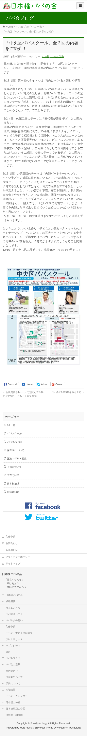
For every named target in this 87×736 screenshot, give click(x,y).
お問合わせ (12, 543)
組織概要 (10, 601)
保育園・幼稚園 (14, 715)
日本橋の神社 (13, 702)
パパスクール (14, 433)
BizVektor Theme (44, 727)
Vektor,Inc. (62, 727)
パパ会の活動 (57, 56)
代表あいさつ (13, 607)
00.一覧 (45, 56)
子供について (14, 466)
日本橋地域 (13, 483)
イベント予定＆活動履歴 (19, 632)
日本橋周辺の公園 (15, 708)
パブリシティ (13, 645)
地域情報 (10, 689)
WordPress (26, 727)
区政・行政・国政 (17, 458)
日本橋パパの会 (14, 595)
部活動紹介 (13, 492)
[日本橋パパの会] (30, 7)
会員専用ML (12, 550)
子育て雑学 (13, 475)
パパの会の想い (14, 620)
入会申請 (10, 536)
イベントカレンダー (17, 696)
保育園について (15, 450)
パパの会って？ (14, 614)
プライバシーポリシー (18, 556)
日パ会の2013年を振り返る (67, 392)
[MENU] (80, 5)
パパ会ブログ (13, 658)
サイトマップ (13, 563)
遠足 (8, 651)
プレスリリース (14, 639)
